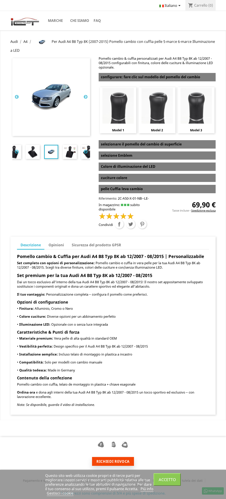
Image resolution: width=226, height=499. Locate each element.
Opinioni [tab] (56, 245)
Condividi (119, 224)
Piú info (147, 488)
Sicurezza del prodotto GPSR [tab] (96, 245)
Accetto (167, 479)
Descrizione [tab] (31, 245)
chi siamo (79, 20)
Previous (17, 97)
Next (85, 97)
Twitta (130, 224)
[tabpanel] (51, 152)
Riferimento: (108, 198)
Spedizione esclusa (203, 210)
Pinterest (142, 224)
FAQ (97, 20)
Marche (55, 20)
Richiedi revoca (113, 461)
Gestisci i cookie (60, 493)
